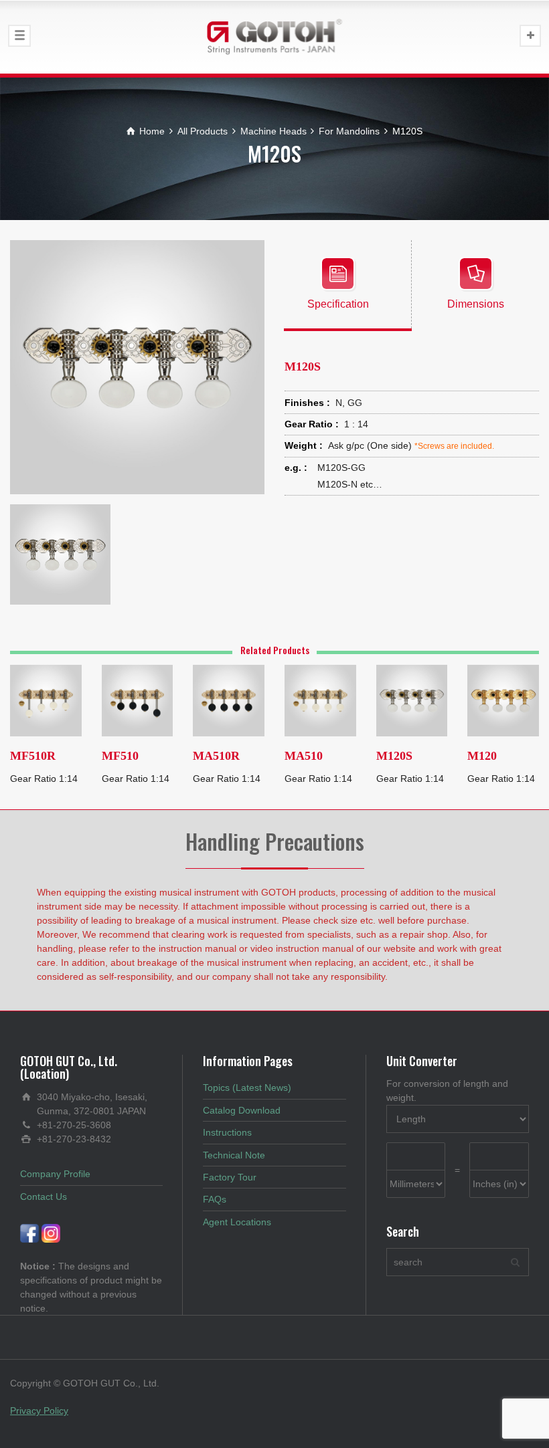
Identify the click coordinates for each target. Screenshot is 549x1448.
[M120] (503, 699)
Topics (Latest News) (247, 1087)
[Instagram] (51, 1232)
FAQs (214, 1199)
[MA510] (320, 699)
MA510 (304, 755)
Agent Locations (237, 1222)
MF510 (120, 755)
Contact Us (43, 1196)
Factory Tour (229, 1177)
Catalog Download (242, 1110)
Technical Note (234, 1155)
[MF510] (137, 699)
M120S (394, 755)
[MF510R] (46, 699)
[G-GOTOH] (274, 37)
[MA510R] (228, 699)
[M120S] (412, 699)
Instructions (227, 1132)
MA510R (216, 755)
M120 (482, 755)
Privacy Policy (39, 1410)
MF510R (33, 755)
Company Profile (55, 1173)
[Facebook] (29, 1232)
